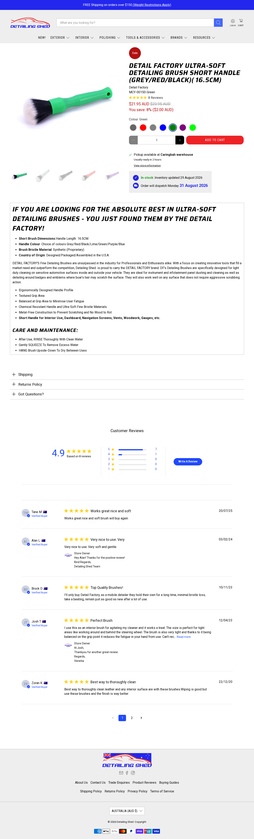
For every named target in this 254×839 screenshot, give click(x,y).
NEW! (42, 37)
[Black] (133, 127)
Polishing (107, 37)
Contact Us (98, 782)
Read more (184, 636)
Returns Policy (115, 791)
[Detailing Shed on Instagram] (133, 774)
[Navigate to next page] (141, 718)
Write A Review (187, 461)
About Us (81, 782)
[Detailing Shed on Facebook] (127, 774)
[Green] (173, 127)
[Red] (143, 127)
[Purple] (183, 127)
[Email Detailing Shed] (121, 774)
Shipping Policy (91, 791)
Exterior (57, 37)
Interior (82, 37)
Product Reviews (144, 782)
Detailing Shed (125, 821)
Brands (176, 37)
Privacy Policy (137, 791)
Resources (202, 37)
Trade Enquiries (119, 782)
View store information (147, 165)
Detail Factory (138, 87)
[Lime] (193, 127)
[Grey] (153, 127)
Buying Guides (169, 782)
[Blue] (163, 127)
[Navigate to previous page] (112, 718)
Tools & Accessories (143, 37)
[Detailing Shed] (30, 22)
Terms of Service (162, 791)
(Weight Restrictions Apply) (151, 5)
